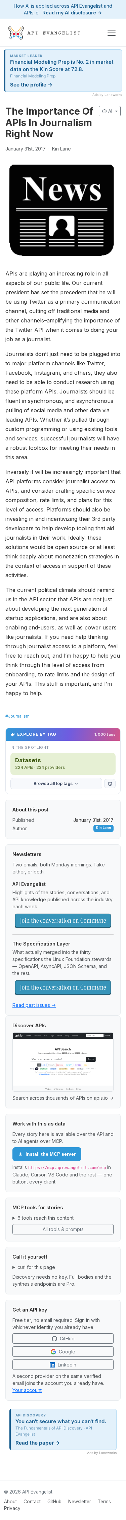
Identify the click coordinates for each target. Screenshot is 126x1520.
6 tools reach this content (45, 1218)
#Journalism (17, 716)
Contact (32, 1501)
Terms (104, 1501)
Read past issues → (34, 1005)
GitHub (54, 1501)
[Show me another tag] (110, 783)
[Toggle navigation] (111, 32)
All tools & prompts (63, 1229)
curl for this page (36, 1267)
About (10, 1501)
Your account (27, 1390)
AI (108, 111)
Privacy (12, 1508)
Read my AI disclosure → (72, 12)
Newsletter (79, 1501)
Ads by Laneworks (107, 95)
